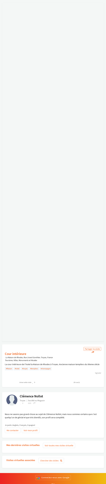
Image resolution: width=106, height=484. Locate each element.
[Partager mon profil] (33, 403)
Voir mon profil (31, 430)
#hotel (17, 368)
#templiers (34, 368)
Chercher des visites (49, 460)
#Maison (9, 368)
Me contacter (13, 430)
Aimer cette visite (25, 382)
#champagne (46, 368)
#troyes (24, 368)
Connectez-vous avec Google (55, 477)
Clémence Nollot (31, 396)
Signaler (98, 373)
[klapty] (11, 400)
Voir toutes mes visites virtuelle (59, 445)
